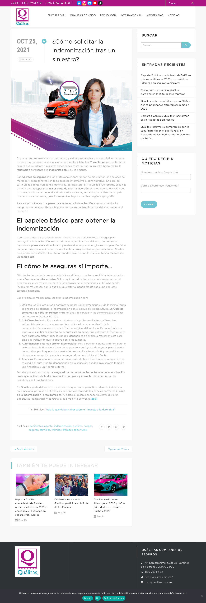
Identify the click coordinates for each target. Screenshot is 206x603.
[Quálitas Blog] (22, 17)
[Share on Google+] (116, 427)
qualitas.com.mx (26, 3)
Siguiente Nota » (118, 449)
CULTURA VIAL (56, 15)
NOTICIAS (174, 15)
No (97, 598)
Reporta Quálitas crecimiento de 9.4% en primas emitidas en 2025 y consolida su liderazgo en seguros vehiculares (31, 507)
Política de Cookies (114, 598)
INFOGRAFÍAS (155, 15)
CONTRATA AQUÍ (58, 3)
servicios (45, 429)
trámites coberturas (75, 429)
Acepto (87, 598)
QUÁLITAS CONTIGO (83, 15)
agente (48, 426)
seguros (33, 429)
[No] (202, 596)
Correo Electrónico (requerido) (160, 185)
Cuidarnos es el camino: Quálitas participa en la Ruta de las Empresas (71, 503)
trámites (56, 429)
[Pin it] (123, 427)
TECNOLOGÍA (108, 15)
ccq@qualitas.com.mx (158, 582)
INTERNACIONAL (131, 15)
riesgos (88, 426)
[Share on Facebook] (102, 427)
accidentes (36, 426)
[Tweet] (109, 427)
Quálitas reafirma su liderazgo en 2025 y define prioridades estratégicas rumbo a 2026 (165, 105)
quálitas (77, 426)
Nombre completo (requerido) (159, 172)
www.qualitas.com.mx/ (159, 577)
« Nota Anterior (24, 449)
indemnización (62, 426)
